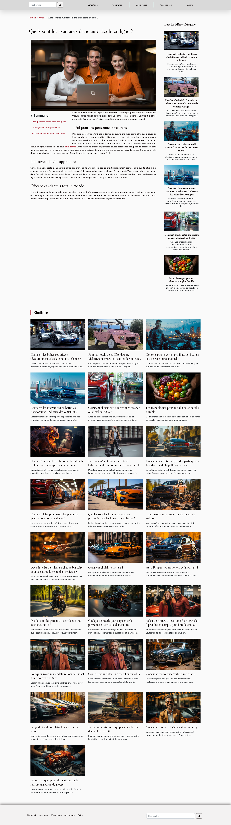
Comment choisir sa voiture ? (105, 567)
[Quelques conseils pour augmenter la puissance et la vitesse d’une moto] (115, 600)
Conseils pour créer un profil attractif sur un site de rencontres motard (181, 147)
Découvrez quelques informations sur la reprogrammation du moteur (54, 782)
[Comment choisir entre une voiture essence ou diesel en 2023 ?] (181, 221)
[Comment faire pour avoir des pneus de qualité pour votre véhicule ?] (57, 494)
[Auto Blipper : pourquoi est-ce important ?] (173, 547)
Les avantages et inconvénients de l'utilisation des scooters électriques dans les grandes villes (114, 465)
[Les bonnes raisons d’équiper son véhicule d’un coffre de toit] (115, 707)
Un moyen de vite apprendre (46, 127)
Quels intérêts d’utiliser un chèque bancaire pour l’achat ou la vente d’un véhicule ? (56, 569)
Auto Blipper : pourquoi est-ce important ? (172, 567)
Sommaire (41, 115)
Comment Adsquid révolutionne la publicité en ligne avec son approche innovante (57, 463)
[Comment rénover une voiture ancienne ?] (173, 654)
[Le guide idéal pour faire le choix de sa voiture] (57, 707)
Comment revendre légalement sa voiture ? (171, 727)
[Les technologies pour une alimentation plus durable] (181, 265)
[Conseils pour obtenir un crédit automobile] (115, 654)
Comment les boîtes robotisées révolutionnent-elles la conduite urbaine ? (181, 57)
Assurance (117, 4)
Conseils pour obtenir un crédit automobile (114, 674)
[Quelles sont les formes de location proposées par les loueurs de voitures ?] (115, 494)
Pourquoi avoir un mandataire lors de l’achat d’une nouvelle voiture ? (57, 676)
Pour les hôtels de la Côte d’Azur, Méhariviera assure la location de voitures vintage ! (181, 103)
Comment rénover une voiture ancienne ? (170, 674)
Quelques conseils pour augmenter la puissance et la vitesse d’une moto (110, 623)
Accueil (32, 17)
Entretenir (93, 4)
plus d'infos (70, 146)
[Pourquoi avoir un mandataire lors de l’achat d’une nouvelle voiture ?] (57, 654)
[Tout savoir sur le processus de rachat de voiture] (173, 494)
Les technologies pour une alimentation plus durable (182, 280)
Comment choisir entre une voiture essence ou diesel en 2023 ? (182, 236)
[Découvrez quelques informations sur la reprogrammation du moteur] (57, 760)
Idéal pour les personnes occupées (49, 121)
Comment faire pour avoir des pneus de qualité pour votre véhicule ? (54, 516)
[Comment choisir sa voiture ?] (115, 547)
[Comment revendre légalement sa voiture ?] (173, 707)
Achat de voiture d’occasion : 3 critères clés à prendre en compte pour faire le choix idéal (172, 625)
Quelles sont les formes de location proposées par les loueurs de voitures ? (111, 516)
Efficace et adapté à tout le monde (48, 133)
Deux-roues (141, 4)
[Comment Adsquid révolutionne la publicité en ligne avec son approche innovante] (57, 441)
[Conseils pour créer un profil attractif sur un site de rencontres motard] (181, 131)
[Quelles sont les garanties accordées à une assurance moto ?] (57, 600)
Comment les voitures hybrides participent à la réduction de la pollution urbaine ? (172, 463)
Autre (190, 4)
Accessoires (166, 4)
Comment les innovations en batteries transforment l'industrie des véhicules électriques (182, 191)
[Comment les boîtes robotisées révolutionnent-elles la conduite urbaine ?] (181, 40)
